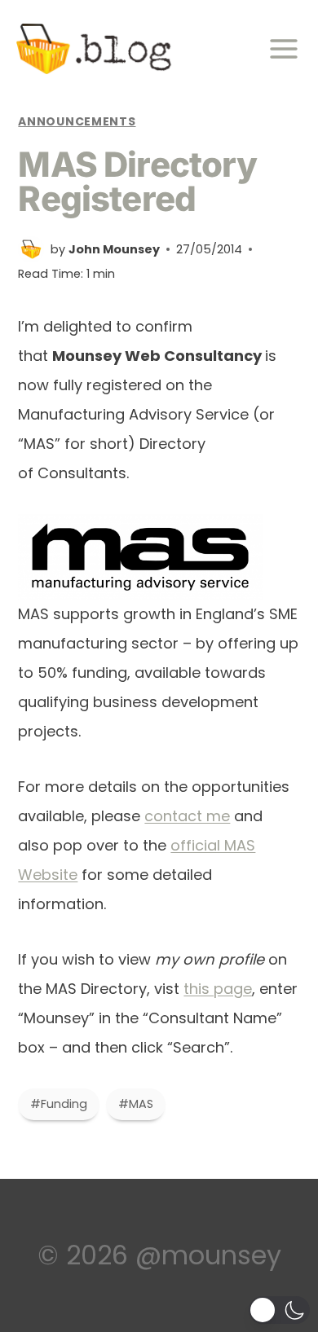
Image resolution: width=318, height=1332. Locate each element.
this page (217, 988)
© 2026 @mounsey (159, 1255)
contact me (187, 816)
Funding (58, 1104)
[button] (279, 1310)
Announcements (76, 121)
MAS (135, 1104)
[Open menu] (288, 49)
